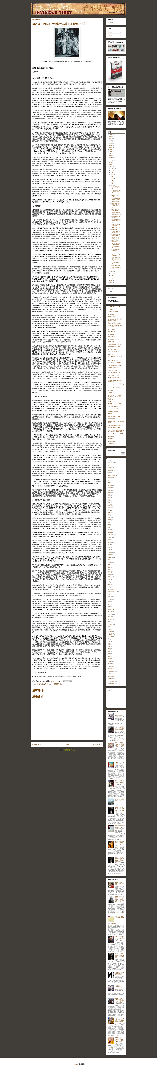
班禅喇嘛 (110, 468)
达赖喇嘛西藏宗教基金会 (114, 346)
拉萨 (109, 549)
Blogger (76, 1064)
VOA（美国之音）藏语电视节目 (115, 363)
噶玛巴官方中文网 (112, 349)
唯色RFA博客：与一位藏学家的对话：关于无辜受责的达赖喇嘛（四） (119, 1020)
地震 (109, 495)
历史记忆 (110, 552)
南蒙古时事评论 (111, 444)
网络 (109, 601)
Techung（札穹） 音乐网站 (114, 427)
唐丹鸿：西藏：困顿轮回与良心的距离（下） (115, 259)
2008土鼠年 (111, 463)
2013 (110, 162)
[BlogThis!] (66, 681)
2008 (110, 282)
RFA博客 (110, 678)
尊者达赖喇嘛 (111, 676)
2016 (110, 155)
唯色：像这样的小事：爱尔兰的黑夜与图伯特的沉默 (119, 728)
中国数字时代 (111, 436)
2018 (110, 151)
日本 (109, 579)
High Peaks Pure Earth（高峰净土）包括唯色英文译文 (115, 326)
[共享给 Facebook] (69, 681)
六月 (112, 181)
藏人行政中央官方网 (113, 360)
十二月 (112, 168)
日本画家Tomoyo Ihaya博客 (114, 404)
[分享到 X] (67, 681)
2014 (110, 160)
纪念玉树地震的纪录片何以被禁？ (115, 235)
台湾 (109, 594)
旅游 (109, 559)
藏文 (109, 656)
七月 (112, 178)
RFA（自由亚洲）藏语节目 (114, 365)
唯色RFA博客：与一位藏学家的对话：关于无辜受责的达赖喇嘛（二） (119, 1039)
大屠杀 (109, 492)
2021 (110, 145)
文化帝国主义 (111, 609)
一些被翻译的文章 (112, 634)
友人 (51, 684)
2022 (110, 143)
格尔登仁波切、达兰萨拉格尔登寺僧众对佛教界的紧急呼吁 (115, 205)
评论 (111, 35)
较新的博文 (36, 745)
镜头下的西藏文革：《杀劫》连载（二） (115, 251)
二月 (112, 273)
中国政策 (110, 669)
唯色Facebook (111, 336)
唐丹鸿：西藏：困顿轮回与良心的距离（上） (115, 267)
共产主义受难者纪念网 (113, 377)
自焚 (109, 673)
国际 (109, 522)
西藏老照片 (110, 414)
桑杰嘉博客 (110, 399)
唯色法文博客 (111, 334)
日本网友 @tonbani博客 (113, 406)
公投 (109, 515)
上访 (109, 582)
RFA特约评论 (111, 683)
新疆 (109, 626)
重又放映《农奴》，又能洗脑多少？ (115, 241)
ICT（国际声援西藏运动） (114, 372)
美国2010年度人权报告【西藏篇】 (115, 210)
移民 (109, 639)
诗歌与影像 (110, 589)
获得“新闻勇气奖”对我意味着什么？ (120, 826)
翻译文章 (110, 505)
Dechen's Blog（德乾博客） (114, 388)
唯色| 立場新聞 (111, 329)
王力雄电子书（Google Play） (115, 307)
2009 (110, 280)
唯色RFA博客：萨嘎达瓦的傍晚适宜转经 (119, 884)
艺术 (109, 641)
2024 (110, 139)
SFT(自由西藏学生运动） (114, 375)
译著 (109, 644)
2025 (110, 136)
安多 (109, 465)
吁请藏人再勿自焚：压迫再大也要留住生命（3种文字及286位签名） (120, 859)
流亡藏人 (110, 557)
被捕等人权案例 (111, 475)
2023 (110, 141)
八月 (112, 176)
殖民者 (109, 661)
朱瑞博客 (110, 392)
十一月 (112, 170)
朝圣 (109, 482)
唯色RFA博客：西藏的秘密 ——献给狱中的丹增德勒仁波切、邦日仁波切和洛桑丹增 (119, 899)
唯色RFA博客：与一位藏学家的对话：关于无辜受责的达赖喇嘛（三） (119, 1000)
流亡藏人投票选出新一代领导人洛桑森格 (115, 192)
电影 (109, 497)
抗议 (109, 547)
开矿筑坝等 (110, 542)
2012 (110, 164)
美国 (109, 567)
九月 (112, 174)
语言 (109, 654)
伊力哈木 (110, 636)
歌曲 (109, 512)
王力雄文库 (110, 309)
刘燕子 (109, 554)
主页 (67, 745)
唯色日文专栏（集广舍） (114, 339)
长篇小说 (110, 659)
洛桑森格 (110, 562)
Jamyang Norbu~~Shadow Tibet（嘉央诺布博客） (116, 381)
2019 (110, 149)
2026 (110, 134)
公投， (109, 517)
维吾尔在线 (110, 439)
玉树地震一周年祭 (114, 238)
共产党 (109, 520)
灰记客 (109, 401)
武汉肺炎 (110, 611)
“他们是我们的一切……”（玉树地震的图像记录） (115, 231)
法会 (109, 500)
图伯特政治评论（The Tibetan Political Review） (115, 357)
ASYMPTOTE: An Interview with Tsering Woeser (119, 974)
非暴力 (109, 507)
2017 (110, 153)
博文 (111, 32)
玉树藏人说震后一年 (115, 227)
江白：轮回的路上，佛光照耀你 (115, 255)
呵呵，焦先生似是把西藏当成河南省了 (119, 782)
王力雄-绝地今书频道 (113, 312)
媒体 (109, 564)
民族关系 (110, 572)
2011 (110, 166)
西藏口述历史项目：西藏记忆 (115, 416)
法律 (109, 502)
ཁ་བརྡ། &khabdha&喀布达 (114, 409)
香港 (109, 621)
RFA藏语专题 (111, 681)
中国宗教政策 (111, 671)
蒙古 (109, 569)
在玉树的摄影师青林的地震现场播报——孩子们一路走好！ (119, 843)
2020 (110, 147)
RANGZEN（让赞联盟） (114, 351)
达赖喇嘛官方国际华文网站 (114, 344)
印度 (109, 646)
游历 (109, 649)
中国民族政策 (58, 684)
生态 (109, 587)
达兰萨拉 (110, 490)
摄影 (109, 584)
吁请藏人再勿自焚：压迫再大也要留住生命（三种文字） (119, 809)
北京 (109, 472)
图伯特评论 (110, 354)
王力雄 (109, 599)
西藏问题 (110, 614)
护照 (109, 525)
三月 (112, 271)
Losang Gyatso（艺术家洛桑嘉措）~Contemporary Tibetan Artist (116, 431)
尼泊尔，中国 (111, 577)
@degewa (110, 22)
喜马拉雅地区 (111, 619)
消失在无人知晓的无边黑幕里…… (119, 763)
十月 (112, 172)
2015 (110, 158)
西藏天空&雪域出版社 (113, 411)
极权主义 (110, 532)
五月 (112, 183)
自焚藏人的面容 (111, 419)
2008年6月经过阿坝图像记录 (119, 800)
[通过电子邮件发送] (64, 681)
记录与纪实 (110, 534)
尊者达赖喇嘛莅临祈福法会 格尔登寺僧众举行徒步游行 (115, 200)
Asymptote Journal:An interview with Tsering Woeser (119, 987)
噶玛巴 (109, 510)
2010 (110, 278)
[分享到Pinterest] (71, 681)
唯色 (109, 604)
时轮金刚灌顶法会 (112, 592)
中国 (109, 664)
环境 (109, 527)
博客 (109, 480)
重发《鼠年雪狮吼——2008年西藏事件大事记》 (119, 938)
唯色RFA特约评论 (112, 317)
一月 (112, 275)
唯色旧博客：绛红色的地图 (114, 323)
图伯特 (47, 684)
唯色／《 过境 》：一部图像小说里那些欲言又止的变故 (119, 744)
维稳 (109, 606)
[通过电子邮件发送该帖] (59, 681)
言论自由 (110, 631)
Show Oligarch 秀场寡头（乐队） (116, 425)
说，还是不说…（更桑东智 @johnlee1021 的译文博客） (115, 396)
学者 (109, 629)
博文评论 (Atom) (69, 750)
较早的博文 (97, 745)
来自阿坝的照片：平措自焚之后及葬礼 (115, 213)
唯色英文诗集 (111, 341)
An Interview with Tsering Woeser (119, 714)
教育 (109, 539)
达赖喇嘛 (110, 487)
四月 (112, 185)
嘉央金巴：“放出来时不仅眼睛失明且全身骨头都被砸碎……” (115, 245)
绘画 (109, 530)
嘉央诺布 (110, 537)
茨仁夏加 (110, 485)
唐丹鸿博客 (110, 390)
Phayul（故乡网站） (113, 370)
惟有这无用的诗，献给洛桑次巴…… (115, 225)
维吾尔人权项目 (111, 441)
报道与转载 (40, 684)
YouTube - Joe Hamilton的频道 (115, 434)
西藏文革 (110, 616)
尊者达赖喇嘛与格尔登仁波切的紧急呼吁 (115, 221)
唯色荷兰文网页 (111, 331)
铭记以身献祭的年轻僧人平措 (115, 217)
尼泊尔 (109, 574)
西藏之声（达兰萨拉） (113, 368)
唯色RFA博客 (111, 314)
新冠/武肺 (110, 624)
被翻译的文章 (111, 477)
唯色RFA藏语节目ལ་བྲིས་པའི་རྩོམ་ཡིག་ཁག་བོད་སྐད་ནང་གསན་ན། (116, 320)
